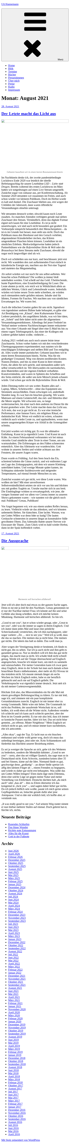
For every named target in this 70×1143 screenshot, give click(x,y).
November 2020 (17, 1009)
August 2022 (15, 951)
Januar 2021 (14, 1006)
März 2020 (14, 1015)
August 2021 (15, 988)
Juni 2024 (13, 899)
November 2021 (17, 978)
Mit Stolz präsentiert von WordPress (20, 1140)
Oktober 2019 (15, 1030)
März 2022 (14, 966)
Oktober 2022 (15, 945)
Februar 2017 (15, 1103)
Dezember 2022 (16, 942)
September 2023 (17, 920)
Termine (12, 71)
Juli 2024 (13, 896)
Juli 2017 (13, 1091)
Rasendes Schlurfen (18, 824)
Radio (11, 86)
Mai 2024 (13, 902)
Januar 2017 (14, 1106)
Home (11, 65)
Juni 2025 (13, 872)
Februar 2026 (15, 856)
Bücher (12, 74)
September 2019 (17, 1033)
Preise (11, 83)
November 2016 (17, 1113)
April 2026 (14, 853)
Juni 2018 (13, 1070)
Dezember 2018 (16, 1058)
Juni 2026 (13, 850)
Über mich (14, 80)
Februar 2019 (15, 1052)
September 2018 (17, 1064)
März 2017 (14, 1100)
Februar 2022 (15, 969)
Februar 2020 (15, 1018)
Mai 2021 (13, 994)
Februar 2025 (15, 881)
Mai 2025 (13, 875)
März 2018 (14, 1079)
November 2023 (17, 917)
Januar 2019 (14, 1055)
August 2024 (15, 893)
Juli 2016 (13, 1125)
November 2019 (17, 1027)
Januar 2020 (14, 1021)
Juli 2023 (13, 924)
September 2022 (17, 948)
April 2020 (14, 1012)
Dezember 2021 (16, 975)
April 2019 (14, 1045)
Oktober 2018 (15, 1061)
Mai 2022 (13, 960)
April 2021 (14, 997)
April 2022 (14, 963)
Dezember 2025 (16, 860)
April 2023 (14, 933)
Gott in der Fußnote (18, 836)
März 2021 (14, 1000)
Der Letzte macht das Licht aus (28, 113)
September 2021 (17, 984)
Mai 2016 (13, 1131)
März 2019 (14, 1048)
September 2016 (17, 1119)
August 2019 (15, 1036)
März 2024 (14, 908)
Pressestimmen (16, 77)
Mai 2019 (13, 1042)
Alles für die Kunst (18, 833)
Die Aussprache (14, 540)
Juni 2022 (13, 957)
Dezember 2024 (16, 887)
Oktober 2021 (15, 981)
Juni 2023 (13, 927)
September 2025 (17, 866)
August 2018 (15, 1067)
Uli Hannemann (10, 4)
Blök (10, 68)
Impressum (14, 89)
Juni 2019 (13, 1039)
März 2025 (14, 878)
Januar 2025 (14, 884)
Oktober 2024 (15, 890)
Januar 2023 (14, 939)
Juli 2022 (13, 954)
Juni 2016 (13, 1128)
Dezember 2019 (16, 1024)
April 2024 (14, 905)
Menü (60, 59)
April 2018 (14, 1076)
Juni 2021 (13, 991)
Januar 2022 (14, 972)
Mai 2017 (13, 1097)
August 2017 (15, 1088)
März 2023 (14, 936)
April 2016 (14, 1134)
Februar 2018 (15, 1082)
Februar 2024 (15, 911)
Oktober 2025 (15, 863)
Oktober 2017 (15, 1085)
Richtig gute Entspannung (22, 830)
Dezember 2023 (16, 914)
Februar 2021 (15, 1003)
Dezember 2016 (16, 1109)
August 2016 (15, 1122)
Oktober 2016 (15, 1116)
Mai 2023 (13, 930)
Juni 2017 (13, 1094)
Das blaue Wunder (18, 827)
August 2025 (15, 869)
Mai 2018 (13, 1073)
